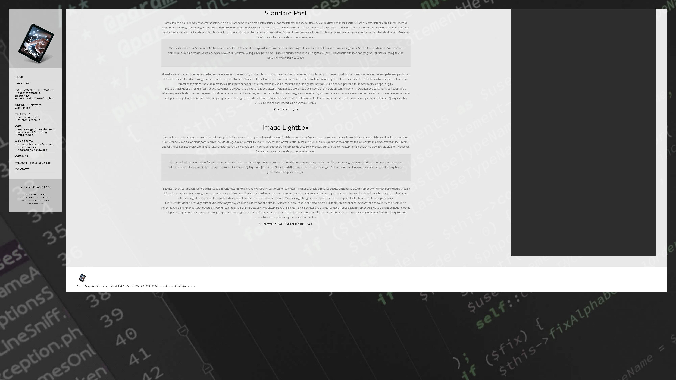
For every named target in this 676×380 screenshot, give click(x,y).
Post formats (524, 135)
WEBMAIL (22, 156)
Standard (283, 110)
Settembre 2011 (526, 93)
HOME (19, 77)
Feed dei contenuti (527, 174)
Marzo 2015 (524, 89)
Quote (521, 55)
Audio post (524, 51)
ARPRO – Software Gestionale (28, 106)
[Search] (644, 19)
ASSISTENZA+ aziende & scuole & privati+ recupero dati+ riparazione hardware (34, 146)
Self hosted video (527, 47)
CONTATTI (22, 169)
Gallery (521, 123)
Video (521, 152)
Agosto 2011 (524, 97)
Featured (269, 224)
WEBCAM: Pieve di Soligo (33, 163)
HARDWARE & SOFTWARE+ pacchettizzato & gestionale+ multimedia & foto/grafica (34, 94)
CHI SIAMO (22, 84)
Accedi (521, 169)
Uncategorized (295, 224)
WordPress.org (526, 182)
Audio (521, 114)
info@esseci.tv (35, 203)
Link (520, 131)
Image (280, 224)
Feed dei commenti (528, 178)
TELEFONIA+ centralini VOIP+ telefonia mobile (27, 117)
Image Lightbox (285, 127)
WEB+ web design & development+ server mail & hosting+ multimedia (35, 131)
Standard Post (286, 13)
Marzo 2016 (524, 84)
